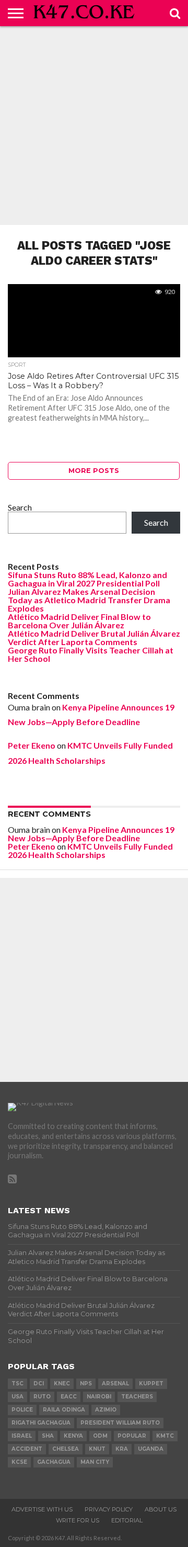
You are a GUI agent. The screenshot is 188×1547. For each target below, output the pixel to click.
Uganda (150, 1449)
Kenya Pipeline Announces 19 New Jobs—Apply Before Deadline (91, 834)
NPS (86, 1383)
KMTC (165, 1435)
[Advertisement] (94, 125)
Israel (21, 1435)
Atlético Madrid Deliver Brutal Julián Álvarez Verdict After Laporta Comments (94, 637)
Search (20, 507)
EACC (69, 1396)
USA (17, 1396)
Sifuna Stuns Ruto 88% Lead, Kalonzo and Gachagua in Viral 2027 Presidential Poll (87, 579)
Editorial (127, 1520)
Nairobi (99, 1396)
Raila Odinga (64, 1409)
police (22, 1409)
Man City (94, 1462)
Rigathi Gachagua (40, 1422)
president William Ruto (120, 1422)
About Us (161, 1509)
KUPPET (151, 1383)
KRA (121, 1449)
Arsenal (115, 1383)
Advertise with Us (42, 1509)
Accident (26, 1449)
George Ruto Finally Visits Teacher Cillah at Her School (90, 654)
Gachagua (53, 1462)
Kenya (73, 1435)
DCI (38, 1383)
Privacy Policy (109, 1509)
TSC (17, 1383)
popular (132, 1435)
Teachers (137, 1396)
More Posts (93, 471)
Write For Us (77, 1520)
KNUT (97, 1449)
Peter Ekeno (31, 745)
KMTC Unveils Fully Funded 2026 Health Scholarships (90, 850)
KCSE (19, 1462)
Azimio (105, 1409)
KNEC (62, 1383)
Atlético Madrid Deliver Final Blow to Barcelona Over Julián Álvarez (79, 621)
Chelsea (65, 1449)
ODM (100, 1435)
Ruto (42, 1396)
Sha (48, 1435)
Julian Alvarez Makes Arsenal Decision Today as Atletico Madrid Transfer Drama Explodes (89, 599)
